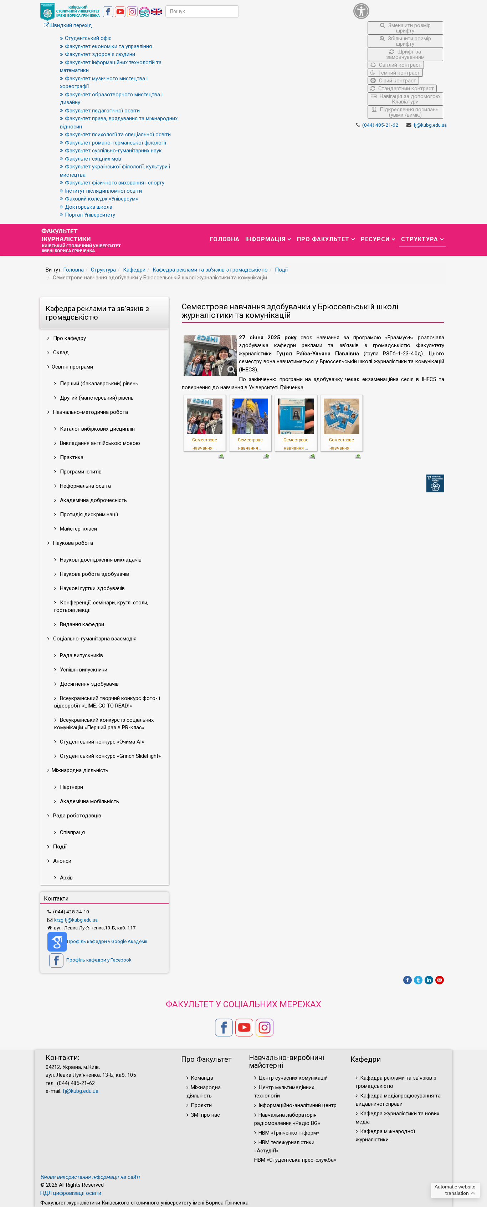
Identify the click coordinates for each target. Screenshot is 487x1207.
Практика (70, 457)
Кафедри (134, 270)
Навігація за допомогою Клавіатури (409, 99)
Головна (225, 239)
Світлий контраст (399, 65)
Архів (65, 877)
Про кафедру (69, 338)
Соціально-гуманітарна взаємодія (94, 638)
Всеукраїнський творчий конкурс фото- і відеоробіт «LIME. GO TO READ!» (107, 702)
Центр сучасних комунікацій (293, 1078)
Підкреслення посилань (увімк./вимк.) (408, 112)
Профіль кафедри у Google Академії (107, 941)
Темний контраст (398, 73)
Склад (60, 352)
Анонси (61, 861)
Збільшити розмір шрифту (408, 41)
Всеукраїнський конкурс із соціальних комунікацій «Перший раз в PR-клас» (104, 724)
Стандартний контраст (405, 88)
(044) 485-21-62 (380, 125)
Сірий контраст (397, 80)
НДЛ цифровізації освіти (70, 1193)
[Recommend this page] (439, 980)
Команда (202, 1078)
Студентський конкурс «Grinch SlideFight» (109, 756)
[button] (398, 11)
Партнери (70, 787)
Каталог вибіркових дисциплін (96, 429)
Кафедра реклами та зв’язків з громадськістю (210, 270)
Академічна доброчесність (92, 500)
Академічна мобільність (88, 801)
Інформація (265, 239)
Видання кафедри (81, 624)
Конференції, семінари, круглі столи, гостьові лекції (101, 606)
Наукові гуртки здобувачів (91, 588)
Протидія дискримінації (88, 514)
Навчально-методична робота (90, 412)
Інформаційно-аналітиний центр (297, 1105)
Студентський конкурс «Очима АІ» (101, 742)
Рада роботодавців (76, 815)
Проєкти (201, 1105)
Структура (419, 239)
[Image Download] (221, 456)
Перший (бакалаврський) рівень (98, 383)
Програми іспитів (80, 471)
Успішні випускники (82, 669)
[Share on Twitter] (418, 980)
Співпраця (71, 832)
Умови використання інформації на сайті (90, 1177)
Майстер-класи (77, 529)
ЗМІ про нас (205, 1115)
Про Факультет (323, 239)
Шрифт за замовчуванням (405, 54)
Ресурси (375, 239)
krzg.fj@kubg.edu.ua (76, 920)
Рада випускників (80, 655)
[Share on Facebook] (407, 980)
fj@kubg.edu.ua (430, 125)
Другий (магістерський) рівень (96, 398)
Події (281, 270)
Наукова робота (72, 543)
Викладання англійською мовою (99, 443)
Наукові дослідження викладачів (100, 560)
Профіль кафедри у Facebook (98, 960)
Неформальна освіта (84, 486)
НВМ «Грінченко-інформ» (288, 1133)
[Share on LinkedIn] (429, 980)
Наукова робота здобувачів (93, 574)
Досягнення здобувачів (88, 684)
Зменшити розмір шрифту (409, 28)
